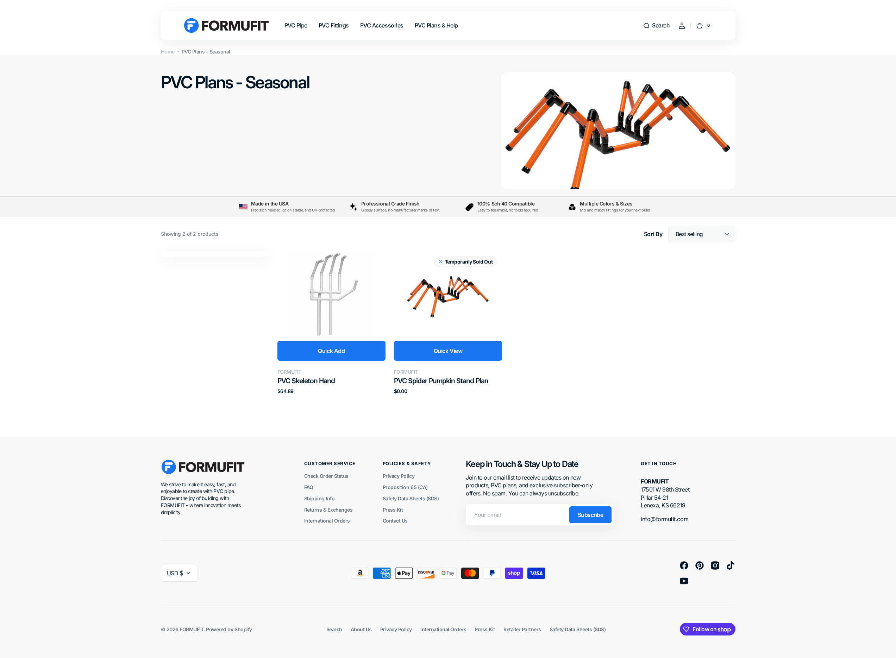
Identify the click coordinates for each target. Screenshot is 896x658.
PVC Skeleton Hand (306, 381)
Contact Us (395, 521)
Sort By (653, 234)
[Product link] (331, 322)
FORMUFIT (191, 629)
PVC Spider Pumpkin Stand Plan (441, 381)
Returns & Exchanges (328, 510)
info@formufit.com (664, 519)
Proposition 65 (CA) (405, 487)
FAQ (308, 487)
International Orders (327, 521)
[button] (656, 25)
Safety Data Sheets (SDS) (411, 498)
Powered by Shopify (229, 629)
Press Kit (393, 510)
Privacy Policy (398, 476)
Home (168, 52)
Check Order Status (326, 476)
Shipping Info (319, 498)
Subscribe (590, 514)
